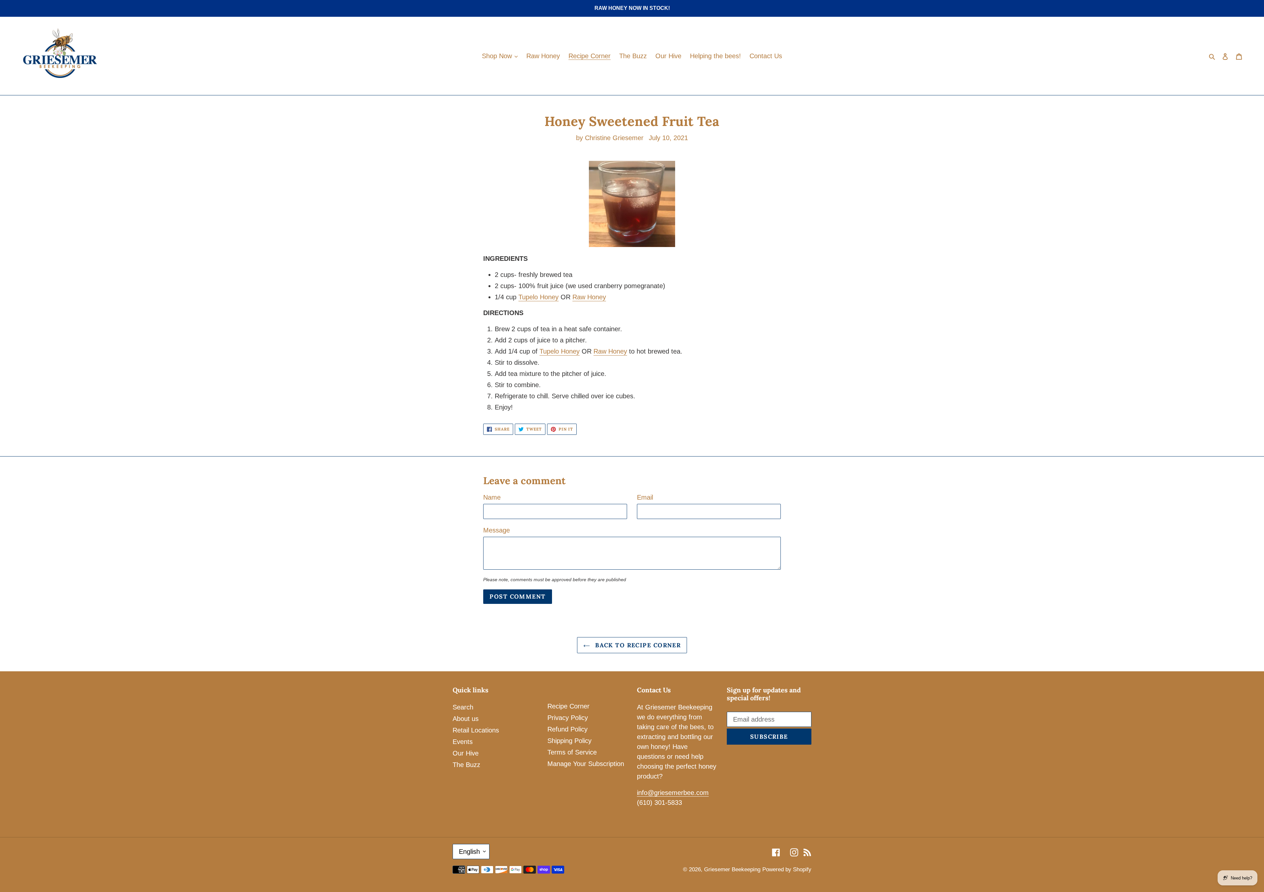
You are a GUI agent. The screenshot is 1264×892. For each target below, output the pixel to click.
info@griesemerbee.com (673, 792)
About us (466, 718)
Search (463, 707)
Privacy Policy (567, 717)
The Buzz (466, 764)
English (469, 851)
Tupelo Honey (538, 297)
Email (645, 497)
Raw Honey (589, 297)
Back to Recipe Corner (637, 645)
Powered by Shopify (786, 869)
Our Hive (466, 753)
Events (463, 741)
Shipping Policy (569, 740)
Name (492, 497)
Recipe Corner (568, 706)
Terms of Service (572, 752)
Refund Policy (567, 729)
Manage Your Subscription (585, 763)
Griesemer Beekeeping (732, 869)
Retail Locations (476, 730)
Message (496, 530)
